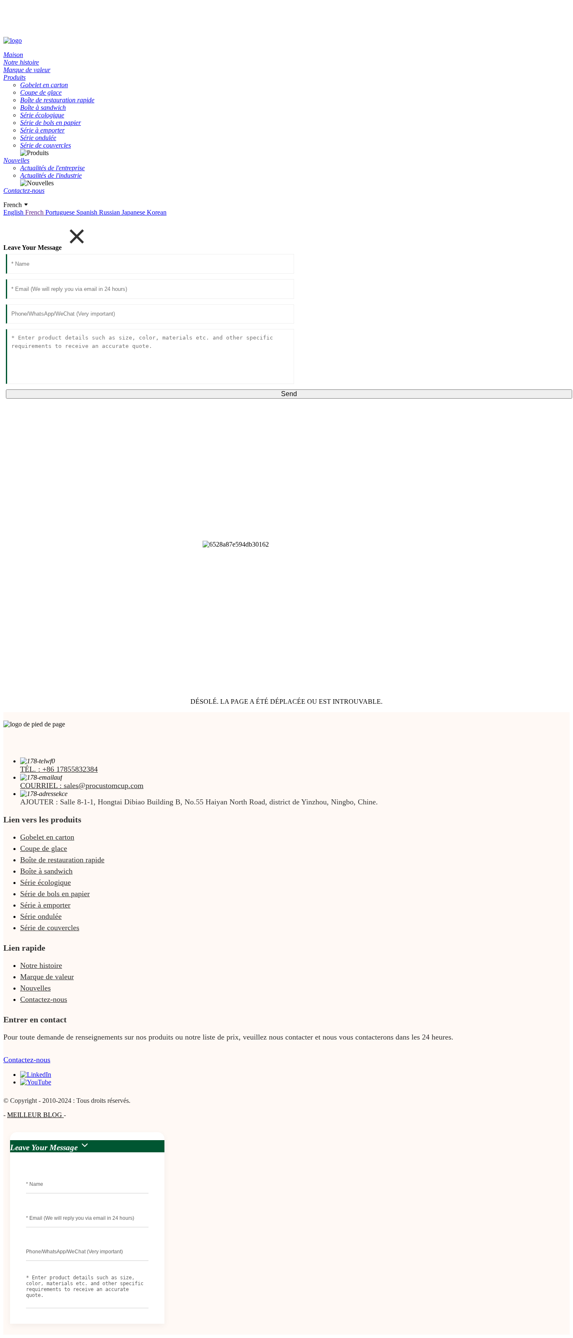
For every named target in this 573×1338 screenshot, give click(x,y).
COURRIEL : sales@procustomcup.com (81, 785)
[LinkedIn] (35, 1074)
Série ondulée (41, 916)
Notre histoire (41, 965)
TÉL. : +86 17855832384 (59, 769)
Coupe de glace (43, 848)
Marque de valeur (47, 976)
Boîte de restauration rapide (62, 860)
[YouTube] (35, 1082)
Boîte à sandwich (46, 871)
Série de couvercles (49, 927)
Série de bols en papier (55, 893)
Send (289, 393)
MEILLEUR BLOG (35, 1114)
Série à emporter (45, 905)
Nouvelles (35, 988)
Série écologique (45, 882)
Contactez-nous (43, 999)
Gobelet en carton (47, 837)
